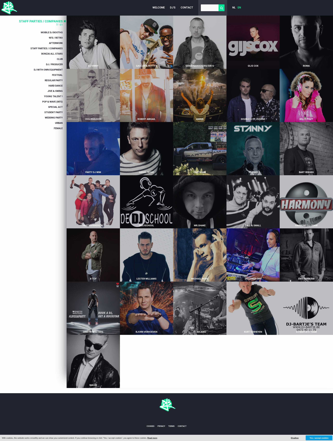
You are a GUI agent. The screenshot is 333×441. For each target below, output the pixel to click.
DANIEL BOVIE (146, 172)
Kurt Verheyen (253, 331)
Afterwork (56, 43)
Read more (152, 438)
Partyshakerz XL (93, 225)
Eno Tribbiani (306, 278)
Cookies (150, 426)
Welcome (158, 7)
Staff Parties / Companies (41, 21)
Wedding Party (54, 117)
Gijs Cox (253, 65)
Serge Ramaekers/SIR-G (199, 65)
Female (58, 128)
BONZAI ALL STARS (52, 53)
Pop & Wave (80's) (52, 101)
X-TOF (93, 278)
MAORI (93, 385)
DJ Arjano (199, 331)
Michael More (199, 278)
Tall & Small (253, 225)
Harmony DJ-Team (306, 225)
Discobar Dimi (253, 278)
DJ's (172, 7)
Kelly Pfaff (306, 119)
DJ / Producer (54, 64)
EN (239, 7)
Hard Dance (56, 85)
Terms (171, 426)
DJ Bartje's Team (306, 331)
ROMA (306, 65)
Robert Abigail (146, 119)
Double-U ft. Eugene (253, 119)
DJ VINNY (93, 65)
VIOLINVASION (93, 119)
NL (234, 7)
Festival (57, 75)
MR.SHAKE (200, 225)
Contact (187, 7)
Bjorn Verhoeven (146, 331)
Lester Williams (146, 278)
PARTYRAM (200, 172)
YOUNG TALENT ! (53, 96)
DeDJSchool (146, 225)
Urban (59, 123)
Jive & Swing (55, 91)
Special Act (55, 107)
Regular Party (54, 80)
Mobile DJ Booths (52, 32)
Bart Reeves (306, 172)
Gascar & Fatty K (146, 65)
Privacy (161, 426)
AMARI (199, 119)
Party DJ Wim (93, 172)
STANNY (253, 172)
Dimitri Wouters (93, 331)
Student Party (53, 112)
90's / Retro (56, 37)
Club (60, 59)
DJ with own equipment (48, 69)
